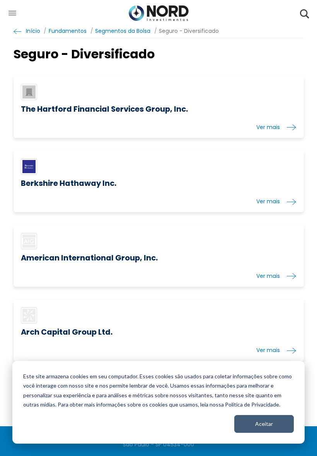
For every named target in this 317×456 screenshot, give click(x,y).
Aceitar (264, 423)
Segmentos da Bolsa (122, 31)
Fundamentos (68, 31)
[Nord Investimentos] (159, 13)
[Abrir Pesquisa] (305, 13)
